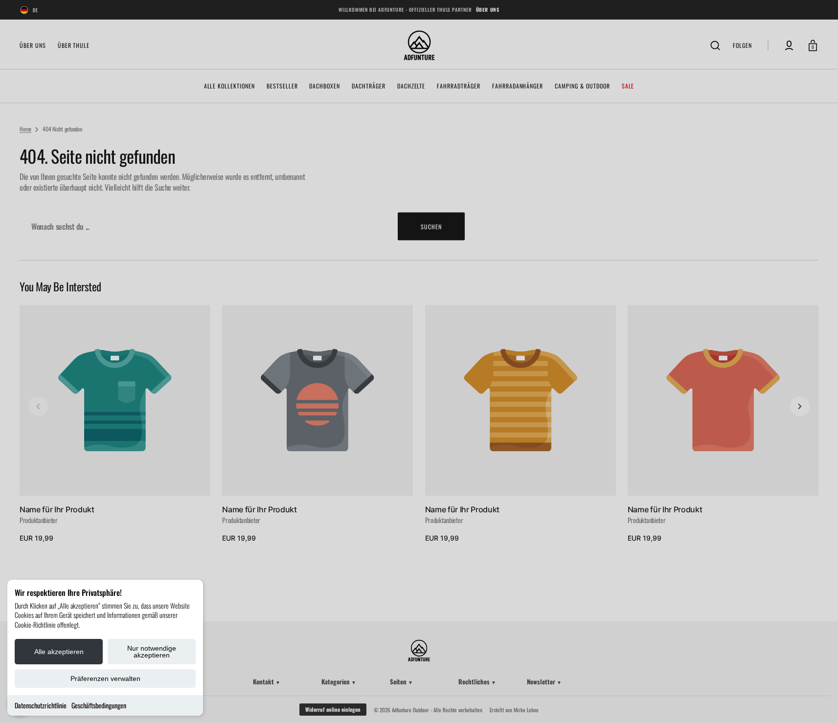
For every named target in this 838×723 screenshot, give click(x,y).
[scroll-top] (817, 702)
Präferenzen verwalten (105, 678)
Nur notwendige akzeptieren (151, 651)
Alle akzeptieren (59, 652)
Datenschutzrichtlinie (41, 705)
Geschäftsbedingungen (98, 705)
